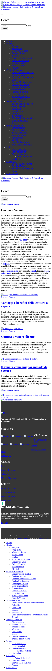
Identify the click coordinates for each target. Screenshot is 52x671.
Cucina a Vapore (20, 75)
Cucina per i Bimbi (20, 84)
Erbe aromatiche (19, 130)
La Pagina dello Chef (22, 164)
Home (9, 41)
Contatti (15, 171)
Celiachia (16, 108)
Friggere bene (18, 89)
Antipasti (16, 46)
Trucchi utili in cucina (22, 145)
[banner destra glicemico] (26, 397)
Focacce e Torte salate (22, 58)
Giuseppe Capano (23, 538)
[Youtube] (15, 34)
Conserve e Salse (20, 60)
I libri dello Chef (19, 149)
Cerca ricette (12, 173)
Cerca (4, 29)
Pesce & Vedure (19, 99)
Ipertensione (17, 116)
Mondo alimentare (14, 125)
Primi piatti (17, 48)
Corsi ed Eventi (19, 166)
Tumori (15, 123)
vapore (23, 239)
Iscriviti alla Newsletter (22, 169)
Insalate (15, 56)
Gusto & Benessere (15, 70)
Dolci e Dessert (19, 63)
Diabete (15, 113)
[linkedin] (18, 34)
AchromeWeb (44, 538)
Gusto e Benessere (9, 470)
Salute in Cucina (14, 101)
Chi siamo (11, 161)
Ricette (9, 44)
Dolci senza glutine (21, 87)
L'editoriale (17, 159)
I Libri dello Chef (8, 488)
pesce (46, 271)
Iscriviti (4, 523)
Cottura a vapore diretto (18, 336)
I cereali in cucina (20, 92)
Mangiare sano (19, 135)
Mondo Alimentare (9, 478)
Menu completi (19, 65)
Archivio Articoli (24, 157)
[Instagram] (13, 34)
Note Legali (6, 455)
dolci (16, 271)
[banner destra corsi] (11, 400)
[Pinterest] (21, 34)
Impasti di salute (19, 133)
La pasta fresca (19, 94)
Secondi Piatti (18, 53)
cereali (33, 271)
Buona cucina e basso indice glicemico (22, 105)
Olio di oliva (17, 137)
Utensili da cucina (20, 142)
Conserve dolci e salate (23, 72)
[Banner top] (26, 9)
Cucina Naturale (19, 154)
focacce (10, 271)
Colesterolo (17, 111)
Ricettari (16, 68)
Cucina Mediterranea (22, 82)
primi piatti (6, 273)
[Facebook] (10, 34)
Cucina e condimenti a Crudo (24, 579)
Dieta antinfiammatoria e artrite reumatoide (23, 119)
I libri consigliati (19, 152)
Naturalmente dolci (21, 96)
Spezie (15, 140)
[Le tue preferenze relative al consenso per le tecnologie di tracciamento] (2, 503)
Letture (9, 147)
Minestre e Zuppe (20, 51)
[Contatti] (7, 34)
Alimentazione (18, 128)
